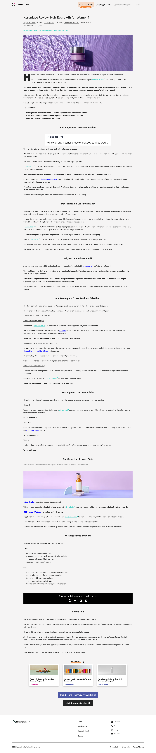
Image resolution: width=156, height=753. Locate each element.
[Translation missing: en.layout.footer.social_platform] (69, 601)
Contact (80, 736)
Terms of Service (138, 747)
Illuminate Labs (21, 747)
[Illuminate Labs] (21, 4)
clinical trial (29, 166)
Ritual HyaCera (29, 502)
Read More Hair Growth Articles (78, 694)
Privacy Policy (114, 747)
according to (87, 266)
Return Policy (126, 747)
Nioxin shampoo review (48, 179)
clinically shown (39, 325)
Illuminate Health (86, 5)
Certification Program (122, 5)
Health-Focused (62, 30)
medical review (97, 79)
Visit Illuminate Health (78, 703)
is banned (62, 330)
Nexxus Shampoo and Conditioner (36, 351)
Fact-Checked (46, 30)
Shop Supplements (103, 5)
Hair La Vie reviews (33, 430)
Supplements (82, 726)
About (137, 5)
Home (80, 721)
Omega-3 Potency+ (33, 512)
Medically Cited (31, 30)
